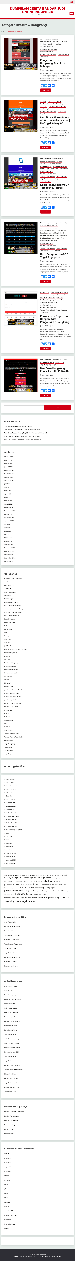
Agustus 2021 (9, 561)
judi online (9, 884)
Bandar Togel (64, 223)
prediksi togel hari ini (46, 51)
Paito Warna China (12, 816)
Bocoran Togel (9, 1133)
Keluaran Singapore (10, 653)
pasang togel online (13, 890)
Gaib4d (6, 626)
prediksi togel (35, 891)
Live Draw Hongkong (54, 44)
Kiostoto (7, 656)
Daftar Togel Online (10, 1025)
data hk (26, 881)
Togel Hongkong (63, 54)
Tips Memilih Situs (10, 1034)
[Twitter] (46, 85)
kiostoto (37, 884)
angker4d (63, 875)
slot (5, 723)
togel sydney (28, 901)
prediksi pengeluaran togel (48, 49)
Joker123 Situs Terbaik (11, 1043)
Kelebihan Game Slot (11, 1012)
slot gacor (67, 891)
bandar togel (28, 878)
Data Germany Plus (12, 786)
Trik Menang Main (10, 1091)
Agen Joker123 (9, 585)
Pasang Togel (44, 169)
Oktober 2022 (9, 514)
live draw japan (11, 863)
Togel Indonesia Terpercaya (13, 1069)
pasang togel (50, 888)
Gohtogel (7, 636)
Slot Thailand (8, 730)
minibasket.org (37, 887)
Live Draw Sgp (11, 809)
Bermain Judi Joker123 (11, 1052)
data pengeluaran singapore (49, 228)
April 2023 (7, 494)
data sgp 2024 (11, 853)
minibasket (25, 887)
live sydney (43, 106)
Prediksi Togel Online (11, 707)
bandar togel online (42, 877)
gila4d (6, 1184)
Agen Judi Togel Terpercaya (53, 875)
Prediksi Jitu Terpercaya (12, 1125)
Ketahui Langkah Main (11, 1078)
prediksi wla (8, 710)
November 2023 (9, 474)
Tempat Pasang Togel (47, 176)
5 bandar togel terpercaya (12, 875)
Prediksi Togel (8, 1129)
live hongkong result (46, 46)
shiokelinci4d (8, 1211)
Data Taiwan (10, 799)
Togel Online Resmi (10, 953)
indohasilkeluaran (46, 880)
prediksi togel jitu (44, 891)
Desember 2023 (9, 470)
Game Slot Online (10, 1004)
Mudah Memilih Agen (11, 1074)
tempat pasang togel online (17, 897)
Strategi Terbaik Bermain (12, 1047)
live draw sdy (53, 884)
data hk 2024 (10, 856)
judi (62, 881)
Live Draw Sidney (45, 104)
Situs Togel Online (10, 931)
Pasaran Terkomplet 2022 (13, 957)
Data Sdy (9, 792)
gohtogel (7, 1202)
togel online (62, 897)
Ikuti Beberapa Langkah (12, 1021)
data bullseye (8, 881)
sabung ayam (8, 720)
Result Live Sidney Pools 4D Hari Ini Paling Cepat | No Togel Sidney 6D (55, 120)
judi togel (18, 884)
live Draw (43, 44)
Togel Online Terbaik (11, 1061)
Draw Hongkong (45, 41)
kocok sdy (9, 846)
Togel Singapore (45, 181)
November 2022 (9, 511)
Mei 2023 (7, 490)
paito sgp (9, 836)
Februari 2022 (9, 541)
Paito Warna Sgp (11, 826)
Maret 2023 (8, 497)
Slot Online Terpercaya (11, 939)
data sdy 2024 (11, 860)
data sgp (32, 881)
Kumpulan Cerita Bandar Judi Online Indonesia (37, 10)
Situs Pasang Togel (10, 995)
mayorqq (16, 888)
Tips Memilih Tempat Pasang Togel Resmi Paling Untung (22, 429)
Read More (45, 90)
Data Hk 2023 (11, 789)
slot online (20, 893)
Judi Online (55, 41)
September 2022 (10, 517)
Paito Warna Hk (11, 819)
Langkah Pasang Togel (11, 1087)
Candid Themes (56, 1256)
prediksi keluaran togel (11, 693)
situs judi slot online (54, 891)
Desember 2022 (9, 507)
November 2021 (9, 551)
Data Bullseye (10, 779)
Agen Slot (7, 589)
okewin (6, 1228)
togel (34, 897)
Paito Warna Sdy (11, 823)
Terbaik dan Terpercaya (12, 1039)
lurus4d (6, 680)
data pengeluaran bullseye (12, 605)
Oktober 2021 (9, 554)
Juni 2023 (7, 487)
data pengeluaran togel (47, 230)
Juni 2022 (7, 528)
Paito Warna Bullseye (13, 813)
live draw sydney (8, 888)
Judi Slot (7, 643)
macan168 (7, 1206)
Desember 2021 (9, 548)
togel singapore (12, 901)
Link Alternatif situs (10, 1030)
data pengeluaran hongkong (49, 39)
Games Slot (8, 629)
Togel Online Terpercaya (12, 935)
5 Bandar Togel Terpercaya (49, 223)
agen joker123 (25, 875)
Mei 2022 (7, 531)
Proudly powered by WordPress (25, 1256)
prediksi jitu (27, 891)
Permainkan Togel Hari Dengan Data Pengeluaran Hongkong (54, 319)
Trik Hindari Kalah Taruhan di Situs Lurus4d (18, 426)
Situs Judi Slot (8, 990)
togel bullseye (8, 740)
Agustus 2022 (9, 521)
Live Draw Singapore (60, 104)
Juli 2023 (7, 484)
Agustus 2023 (9, 480)
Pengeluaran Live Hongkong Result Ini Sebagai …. (52, 63)
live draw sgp (62, 884)
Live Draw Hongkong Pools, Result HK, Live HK (55, 370)
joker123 (58, 881)
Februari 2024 (9, 464)
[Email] (49, 85)
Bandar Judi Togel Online (13, 878)
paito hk (8, 840)
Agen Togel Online (10, 592)
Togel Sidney (44, 114)
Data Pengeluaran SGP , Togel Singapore (54, 256)
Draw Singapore (57, 158)
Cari (57, 408)
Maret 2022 (8, 538)
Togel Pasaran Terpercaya (13, 944)
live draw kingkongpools (14, 830)
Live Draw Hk (10, 803)
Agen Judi (32, 875)
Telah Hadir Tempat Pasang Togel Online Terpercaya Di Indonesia (25, 433)
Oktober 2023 (9, 477)
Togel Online (44, 57)
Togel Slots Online (10, 948)
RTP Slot (7, 717)
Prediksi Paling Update (11, 1116)
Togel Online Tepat (10, 1083)
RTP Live (7, 713)
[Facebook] (42, 85)
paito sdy (9, 833)
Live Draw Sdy (11, 806)
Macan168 (8, 683)
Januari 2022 (8, 544)
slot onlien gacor (9, 894)
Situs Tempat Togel (10, 986)
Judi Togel (64, 41)
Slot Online (7, 727)
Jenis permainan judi (10, 1008)
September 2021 (10, 558)
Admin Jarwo (8, 582)
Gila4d (6, 632)
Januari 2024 (8, 467)
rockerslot (7, 1220)
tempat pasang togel (36, 894)
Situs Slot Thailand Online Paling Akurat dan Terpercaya (22, 440)
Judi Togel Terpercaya (27, 884)
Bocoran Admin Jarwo (11, 966)
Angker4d (7, 595)
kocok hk (9, 843)
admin (53, 70)
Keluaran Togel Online (11, 1120)
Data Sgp (9, 796)
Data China (10, 782)
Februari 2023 (9, 501)
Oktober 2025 (9, 457)
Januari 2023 (8, 504)
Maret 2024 (8, 460)
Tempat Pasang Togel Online (13, 737)
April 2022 (7, 534)
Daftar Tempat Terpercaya (13, 999)
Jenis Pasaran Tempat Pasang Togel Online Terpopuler (22, 436)
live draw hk (45, 884)
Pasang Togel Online (11, 1017)
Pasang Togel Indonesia (12, 1065)
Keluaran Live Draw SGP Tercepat (51, 161)
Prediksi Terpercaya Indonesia (14, 1112)
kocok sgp (9, 850)
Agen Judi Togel (41, 875)
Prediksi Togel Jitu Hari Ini (48, 54)
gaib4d (6, 1176)
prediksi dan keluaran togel (13, 690)
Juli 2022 (7, 524)
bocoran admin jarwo (11, 602)
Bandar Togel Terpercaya (57, 878)
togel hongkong (46, 897)
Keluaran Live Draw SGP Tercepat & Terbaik (54, 186)
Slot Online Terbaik (10, 961)
